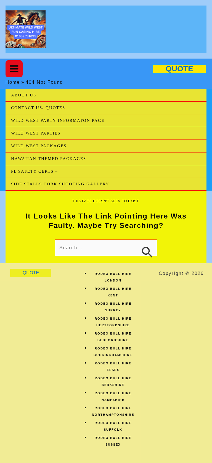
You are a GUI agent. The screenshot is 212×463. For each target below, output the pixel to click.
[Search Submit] (147, 251)
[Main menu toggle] (14, 68)
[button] (179, 69)
